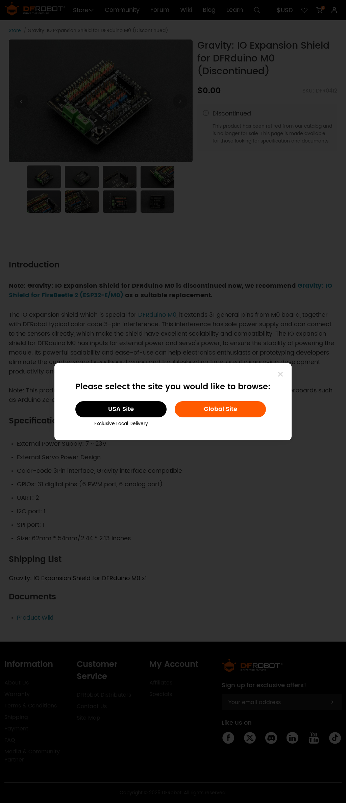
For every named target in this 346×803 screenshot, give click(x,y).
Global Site (220, 409)
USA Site (121, 409)
